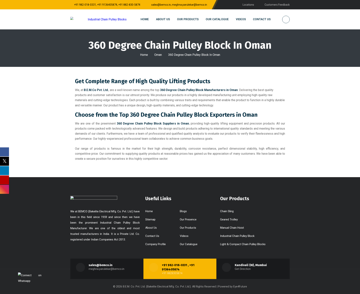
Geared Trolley (229, 219)
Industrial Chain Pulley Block (237, 236)
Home (144, 55)
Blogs (183, 211)
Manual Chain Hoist (232, 227)
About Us (151, 227)
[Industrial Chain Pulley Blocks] (98, 19)
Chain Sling (227, 211)
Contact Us (152, 236)
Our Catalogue (188, 244)
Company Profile (155, 244)
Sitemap (150, 219)
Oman (158, 55)
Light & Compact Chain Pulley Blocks (243, 244)
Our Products (188, 227)
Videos (184, 236)
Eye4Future (240, 286)
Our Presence (188, 219)
